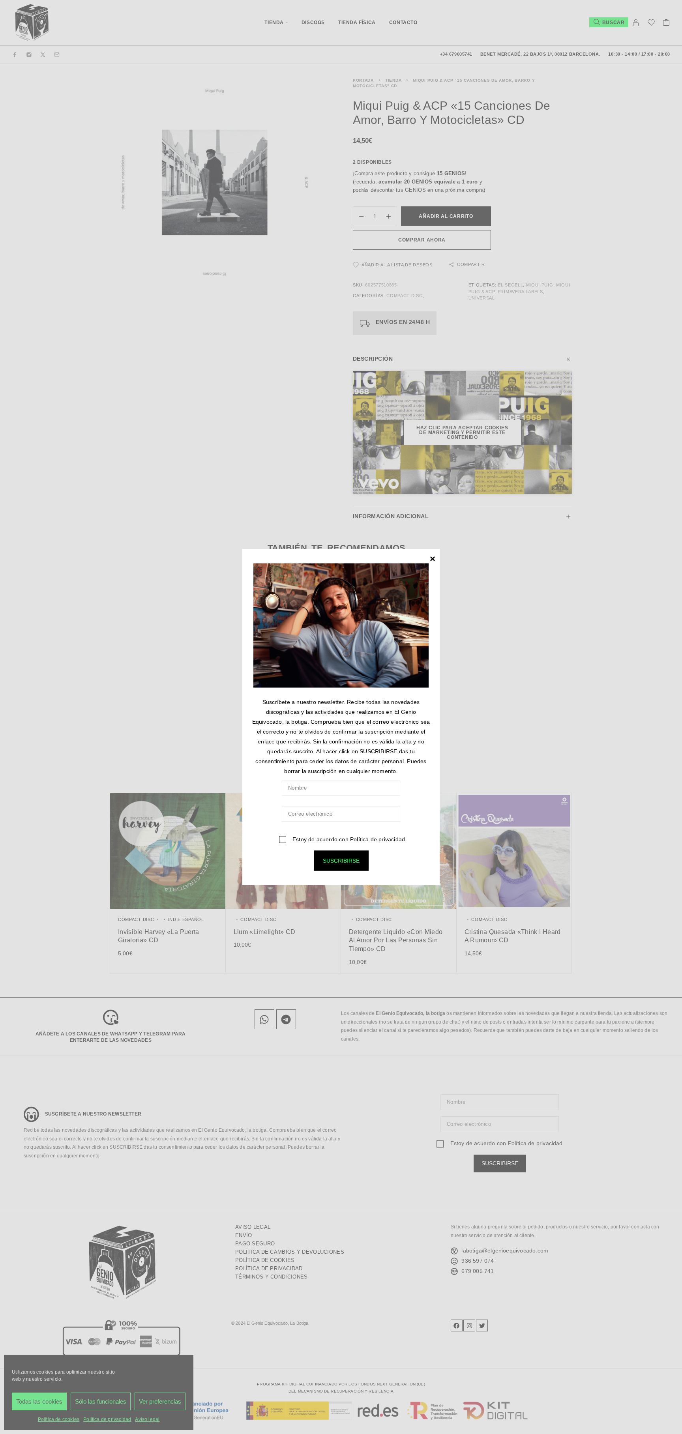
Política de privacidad (377, 839)
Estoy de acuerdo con (348, 839)
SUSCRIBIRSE (341, 860)
